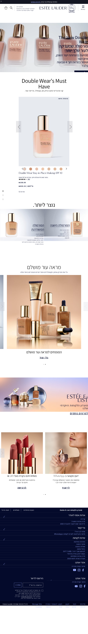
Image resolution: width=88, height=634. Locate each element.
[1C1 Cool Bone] (24, 168)
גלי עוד (44, 357)
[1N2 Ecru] (48, 168)
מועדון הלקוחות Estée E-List (71, 510)
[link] (44, 131)
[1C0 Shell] (30, 168)
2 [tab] (43, 364)
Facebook (83, 570)
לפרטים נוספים (36, 2)
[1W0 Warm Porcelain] (54, 168)
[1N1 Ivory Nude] (42, 168)
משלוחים (16, 510)
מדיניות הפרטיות (26, 596)
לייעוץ (66, 487)
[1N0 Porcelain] (36, 168)
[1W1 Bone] (61, 168)
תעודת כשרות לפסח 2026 (76, 558)
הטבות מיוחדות (28, 510)
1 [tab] (45, 364)
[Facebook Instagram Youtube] (66, 585)
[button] (18, 126)
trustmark (72, 8)
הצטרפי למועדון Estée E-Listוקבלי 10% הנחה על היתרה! (26, 9)
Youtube (74, 570)
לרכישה (22, 487)
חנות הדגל (5, 510)
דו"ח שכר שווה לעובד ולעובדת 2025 (72, 524)
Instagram (79, 570)
